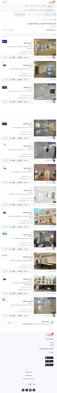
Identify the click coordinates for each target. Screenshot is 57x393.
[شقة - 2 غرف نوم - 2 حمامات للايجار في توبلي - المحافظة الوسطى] (28, 152)
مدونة (27, 6)
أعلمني (9, 323)
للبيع (53, 6)
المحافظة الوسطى (48, 10)
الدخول (4, 2)
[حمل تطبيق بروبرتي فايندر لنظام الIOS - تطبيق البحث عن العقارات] (49, 358)
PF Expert (51, 352)
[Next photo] (55, 47)
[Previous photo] (35, 47)
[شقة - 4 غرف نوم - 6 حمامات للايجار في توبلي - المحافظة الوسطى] (28, 218)
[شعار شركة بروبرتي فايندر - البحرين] (51, 2)
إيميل (18, 57)
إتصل (25, 57)
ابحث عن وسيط (32, 6)
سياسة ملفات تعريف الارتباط (28, 379)
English (34, 384)
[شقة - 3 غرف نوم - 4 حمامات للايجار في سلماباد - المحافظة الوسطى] (28, 196)
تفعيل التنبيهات (50, 30)
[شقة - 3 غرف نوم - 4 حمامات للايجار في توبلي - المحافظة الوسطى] (28, 285)
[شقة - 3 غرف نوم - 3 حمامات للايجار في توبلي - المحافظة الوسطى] (28, 263)
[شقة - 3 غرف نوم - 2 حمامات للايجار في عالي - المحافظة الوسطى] (28, 174)
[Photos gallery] (45, 47)
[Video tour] (52, 180)
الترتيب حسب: (10, 30)
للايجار (49, 6)
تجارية (38, 6)
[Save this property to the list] (6, 57)
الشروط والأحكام (28, 372)
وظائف (51, 345)
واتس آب (11, 57)
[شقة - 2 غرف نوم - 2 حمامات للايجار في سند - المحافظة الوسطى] (28, 93)
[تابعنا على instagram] (34, 390)
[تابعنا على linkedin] (23, 390)
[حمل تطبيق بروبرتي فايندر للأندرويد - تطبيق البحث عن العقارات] (49, 361)
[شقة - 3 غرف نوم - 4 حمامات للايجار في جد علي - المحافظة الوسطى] (28, 71)
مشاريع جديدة (43, 6)
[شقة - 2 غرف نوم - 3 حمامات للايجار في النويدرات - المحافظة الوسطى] (28, 240)
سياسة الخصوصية (28, 375)
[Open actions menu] (2, 57)
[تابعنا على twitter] (26, 390)
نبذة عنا (51, 342)
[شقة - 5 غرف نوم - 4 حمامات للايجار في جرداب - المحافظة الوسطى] (28, 49)
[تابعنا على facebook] (30, 390)
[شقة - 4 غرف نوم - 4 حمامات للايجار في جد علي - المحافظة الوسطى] (28, 130)
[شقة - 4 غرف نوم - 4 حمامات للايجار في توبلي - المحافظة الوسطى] (28, 307)
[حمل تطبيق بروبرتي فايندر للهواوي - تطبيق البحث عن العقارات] (49, 365)
